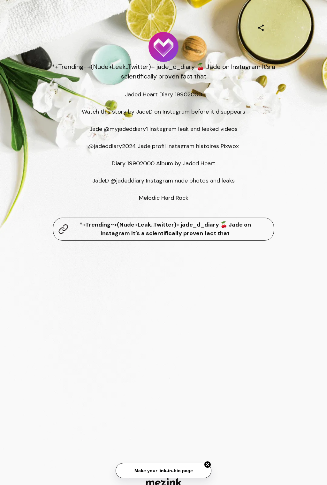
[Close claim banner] (207, 464)
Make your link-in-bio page (163, 470)
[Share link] (261, 27)
